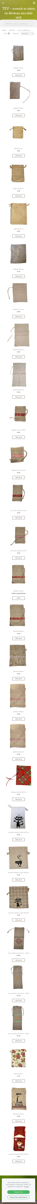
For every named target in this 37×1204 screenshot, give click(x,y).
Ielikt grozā (18, 75)
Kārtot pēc (16, 33)
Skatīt (18, 598)
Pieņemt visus (18, 1192)
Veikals (4, 30)
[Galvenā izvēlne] (2, 2)
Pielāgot (26, 1186)
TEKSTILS (12, 30)
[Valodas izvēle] (34, 2)
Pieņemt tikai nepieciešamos (18, 1197)
